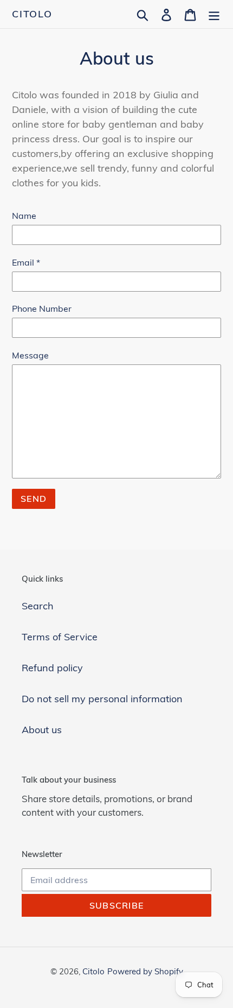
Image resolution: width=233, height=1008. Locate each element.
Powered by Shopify (145, 971)
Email (26, 262)
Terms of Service (60, 637)
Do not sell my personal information (102, 698)
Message (30, 355)
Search (38, 606)
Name (24, 215)
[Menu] (214, 14)
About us (42, 729)
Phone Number (42, 308)
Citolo (32, 14)
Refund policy (52, 668)
